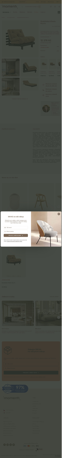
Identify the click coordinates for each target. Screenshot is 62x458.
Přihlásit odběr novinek (14, 235)
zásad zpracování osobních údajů (14, 241)
